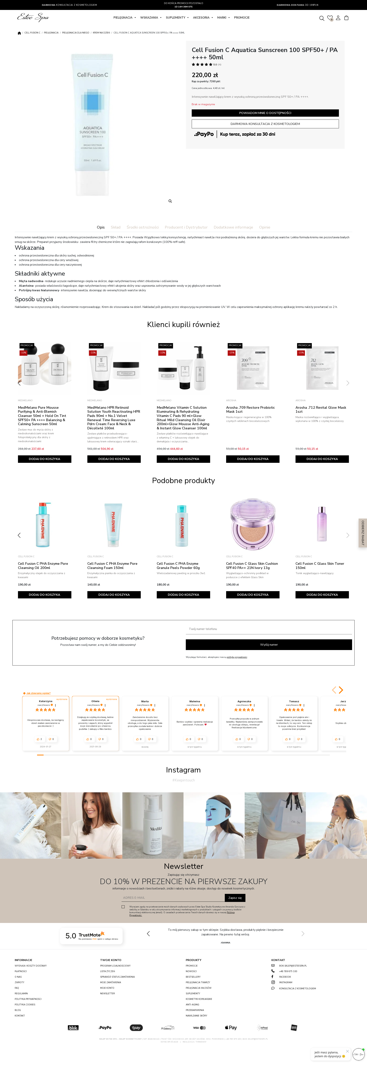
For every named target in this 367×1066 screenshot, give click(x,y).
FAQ (17, 988)
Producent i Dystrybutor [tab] (186, 227)
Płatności (21, 971)
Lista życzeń (107, 971)
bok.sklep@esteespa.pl (293, 965)
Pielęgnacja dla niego (75, 32)
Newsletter (107, 993)
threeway (201, 1042)
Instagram (285, 982)
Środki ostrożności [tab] (143, 227)
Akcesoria (201, 18)
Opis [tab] (101, 227)
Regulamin (21, 993)
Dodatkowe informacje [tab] (233, 227)
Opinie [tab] (264, 227)
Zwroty (19, 982)
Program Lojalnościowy (115, 965)
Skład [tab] (116, 227)
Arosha (162, 400)
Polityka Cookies (25, 1004)
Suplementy (175, 18)
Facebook (285, 977)
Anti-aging (192, 1004)
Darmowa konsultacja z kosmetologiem (265, 124)
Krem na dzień (101, 32)
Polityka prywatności (28, 999)
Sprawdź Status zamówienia (117, 977)
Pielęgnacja (123, 18)
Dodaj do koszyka (44, 459)
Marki (221, 18)
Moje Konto (107, 988)
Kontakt (20, 1015)
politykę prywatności (237, 657)
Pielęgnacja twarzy (198, 982)
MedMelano (25, 400)
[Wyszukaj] (321, 18)
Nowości (191, 971)
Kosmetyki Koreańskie (199, 999)
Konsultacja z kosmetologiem (69, 5)
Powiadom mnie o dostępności (265, 113)
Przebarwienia (195, 1010)
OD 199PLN (297, 5)
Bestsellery (193, 977)
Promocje (242, 18)
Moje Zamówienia (110, 982)
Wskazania (149, 18)
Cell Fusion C (32, 32)
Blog (18, 1010)
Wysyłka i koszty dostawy (31, 965)
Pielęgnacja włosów (198, 988)
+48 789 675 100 (288, 971)
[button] (170, 201)
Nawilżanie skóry (196, 1015)
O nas (18, 977)
